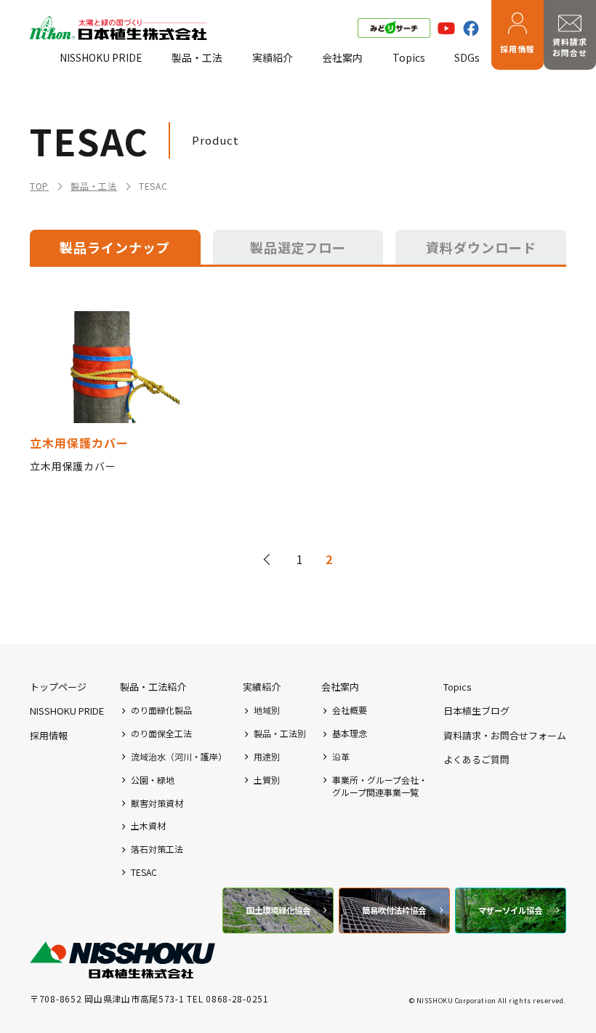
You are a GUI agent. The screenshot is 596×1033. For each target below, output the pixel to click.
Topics (408, 57)
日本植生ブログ (476, 711)
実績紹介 (272, 57)
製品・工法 (197, 57)
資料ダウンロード (481, 247)
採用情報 (517, 49)
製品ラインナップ (115, 247)
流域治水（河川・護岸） (179, 757)
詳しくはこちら (105, 392)
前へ (269, 559)
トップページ (58, 687)
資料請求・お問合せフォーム (504, 735)
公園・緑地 (152, 780)
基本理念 (349, 733)
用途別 (267, 757)
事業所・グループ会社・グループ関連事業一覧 (379, 786)
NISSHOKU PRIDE (101, 57)
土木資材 (148, 826)
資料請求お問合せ (569, 47)
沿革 (341, 757)
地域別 (267, 710)
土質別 (267, 780)
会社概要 (349, 710)
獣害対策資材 (157, 803)
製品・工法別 (280, 733)
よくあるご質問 (476, 759)
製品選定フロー (298, 247)
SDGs (467, 57)
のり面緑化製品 (161, 710)
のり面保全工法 (161, 733)
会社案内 (342, 57)
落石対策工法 (157, 849)
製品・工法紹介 (153, 687)
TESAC (144, 872)
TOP (39, 186)
